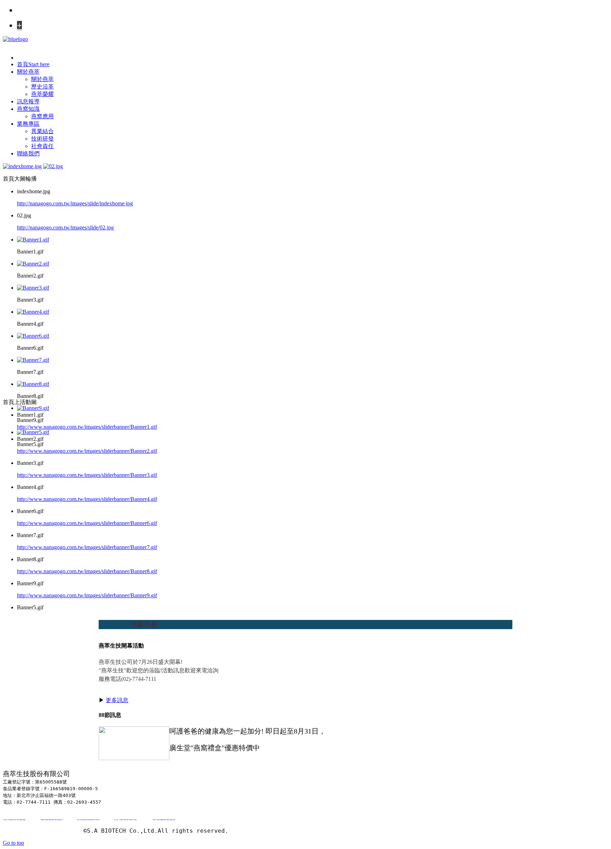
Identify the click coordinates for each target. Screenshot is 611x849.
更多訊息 (117, 700)
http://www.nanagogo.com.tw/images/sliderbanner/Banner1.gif (87, 427)
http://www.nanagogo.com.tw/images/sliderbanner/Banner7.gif (87, 547)
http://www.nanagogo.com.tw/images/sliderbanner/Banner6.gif (87, 523)
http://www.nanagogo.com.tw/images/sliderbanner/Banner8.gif (87, 571)
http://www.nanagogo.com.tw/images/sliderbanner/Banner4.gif (87, 499)
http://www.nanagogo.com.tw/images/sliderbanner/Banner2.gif (87, 451)
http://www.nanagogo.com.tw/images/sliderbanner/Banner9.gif (87, 595)
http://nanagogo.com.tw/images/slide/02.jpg (65, 227)
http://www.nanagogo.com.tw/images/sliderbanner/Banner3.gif (87, 475)
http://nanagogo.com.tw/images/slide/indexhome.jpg (75, 203)
